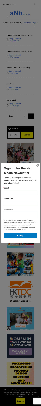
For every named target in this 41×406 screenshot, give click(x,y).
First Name (8, 199)
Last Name (8, 209)
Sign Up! (20, 235)
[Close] (37, 165)
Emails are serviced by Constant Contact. (15, 229)
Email (6, 188)
